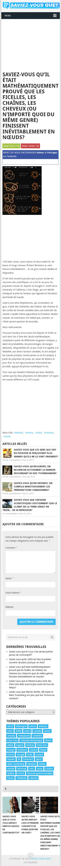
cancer (47, 731)
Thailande (21, 778)
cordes (38, 432)
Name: (9, 578)
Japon (39, 759)
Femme (33, 749)
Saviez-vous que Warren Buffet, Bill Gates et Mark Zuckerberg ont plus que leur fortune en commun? (32, 695)
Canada (37, 731)
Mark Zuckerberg (15, 764)
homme (39, 754)
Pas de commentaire (11, 460)
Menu (8, 15)
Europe (10, 749)
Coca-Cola (12, 740)
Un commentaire (9, 514)
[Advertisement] (30, 43)
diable (10, 745)
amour (32, 726)
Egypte (19, 745)
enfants (30, 745)
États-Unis (42, 745)
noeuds (7, 436)
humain (11, 759)
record (21, 773)
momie (42, 764)
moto (39, 768)
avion (10, 731)
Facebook (22, 749)
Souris (10, 778)
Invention (28, 759)
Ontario (49, 768)
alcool (10, 726)
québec (10, 773)
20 (37, 146)
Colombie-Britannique (31, 740)
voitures (33, 778)
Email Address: (13, 592)
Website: (9, 607)
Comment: (11, 547)
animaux (43, 726)
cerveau (11, 735)
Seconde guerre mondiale (39, 773)
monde (10, 768)
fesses (43, 749)
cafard (27, 731)
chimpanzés (24, 735)
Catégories (30, 862)
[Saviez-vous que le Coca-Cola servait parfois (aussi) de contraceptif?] (11, 805)
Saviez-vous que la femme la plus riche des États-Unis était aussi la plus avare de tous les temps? (31, 684)
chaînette (18, 432)
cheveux (29, 432)
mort (31, 768)
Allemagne (21, 726)
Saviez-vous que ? (41, 858)
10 (17, 146)
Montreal (21, 768)
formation (49, 432)
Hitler (30, 754)
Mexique (31, 764)
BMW (18, 731)
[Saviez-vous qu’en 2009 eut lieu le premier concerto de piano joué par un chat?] (30, 805)
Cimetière (37, 735)
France (10, 754)
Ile (19, 759)
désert (48, 740)
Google (20, 754)
